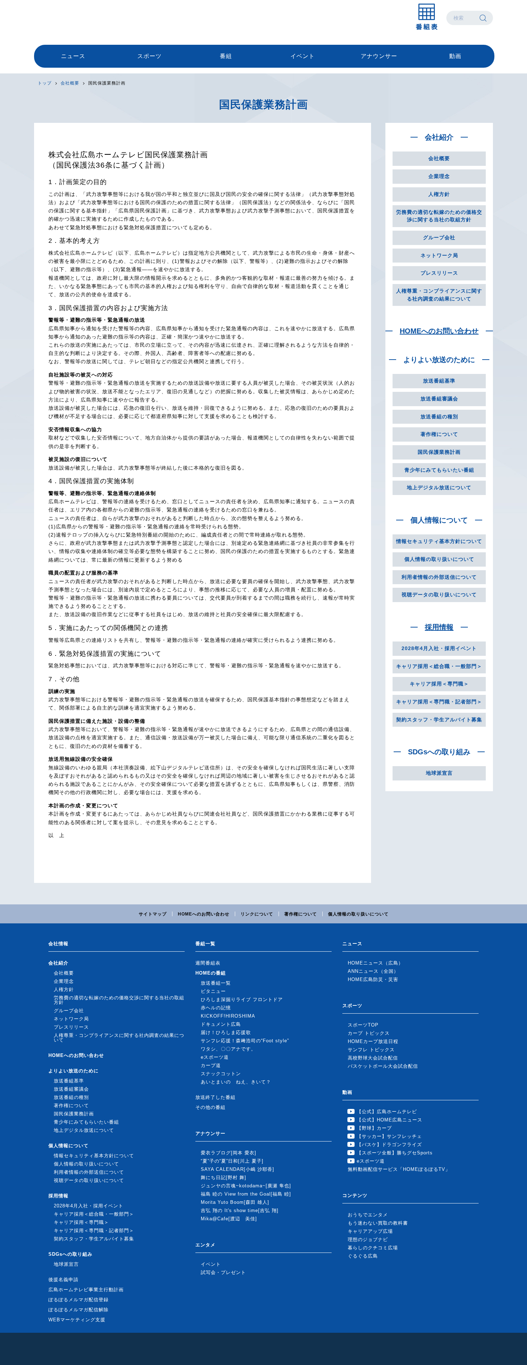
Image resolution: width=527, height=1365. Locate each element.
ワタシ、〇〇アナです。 (228, 1049)
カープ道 (211, 1065)
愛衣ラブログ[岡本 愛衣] (228, 1152)
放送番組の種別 (439, 416)
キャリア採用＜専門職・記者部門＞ (439, 702)
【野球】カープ (374, 1128)
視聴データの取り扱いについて (439, 594)
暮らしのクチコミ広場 (373, 1247)
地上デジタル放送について (439, 487)
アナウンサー (379, 56)
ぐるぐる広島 (363, 1256)
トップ (45, 83)
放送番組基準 (439, 381)
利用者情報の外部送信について (439, 577)
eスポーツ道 (215, 1057)
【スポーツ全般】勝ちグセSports (395, 1152)
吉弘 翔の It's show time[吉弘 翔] (240, 1210)
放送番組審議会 (439, 399)
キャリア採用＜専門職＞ (439, 684)
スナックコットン (221, 1073)
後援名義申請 (63, 1279)
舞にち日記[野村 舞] (223, 1177)
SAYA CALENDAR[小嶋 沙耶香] (237, 1169)
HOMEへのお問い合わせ (439, 331)
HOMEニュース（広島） (375, 963)
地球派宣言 (439, 773)
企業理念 (439, 176)
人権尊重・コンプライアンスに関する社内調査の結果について (439, 295)
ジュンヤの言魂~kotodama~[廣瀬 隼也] (246, 1185)
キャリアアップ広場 (370, 1231)
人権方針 (439, 194)
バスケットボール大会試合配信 (383, 1066)
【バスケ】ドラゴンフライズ (389, 1144)
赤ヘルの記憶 (216, 1007)
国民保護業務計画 (439, 452)
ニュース (73, 56)
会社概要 (70, 83)
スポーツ (149, 56)
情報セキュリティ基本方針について (439, 541)
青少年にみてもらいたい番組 (439, 470)
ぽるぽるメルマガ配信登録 (78, 1299)
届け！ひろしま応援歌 (226, 1032)
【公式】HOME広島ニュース (389, 1120)
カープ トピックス (369, 1033)
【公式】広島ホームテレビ (387, 1111)
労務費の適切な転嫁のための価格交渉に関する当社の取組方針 (439, 216)
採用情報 (439, 627)
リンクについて (257, 914)
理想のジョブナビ (368, 1239)
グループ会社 (439, 237)
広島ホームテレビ (71, 18)
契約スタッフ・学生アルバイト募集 (439, 719)
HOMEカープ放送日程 (373, 1041)
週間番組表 (207, 963)
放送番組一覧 (216, 983)
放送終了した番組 (215, 1097)
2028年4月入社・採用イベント (439, 648)
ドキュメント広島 (221, 1024)
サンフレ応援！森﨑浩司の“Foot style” (245, 1040)
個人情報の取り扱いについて (439, 559)
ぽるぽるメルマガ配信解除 (78, 1309)
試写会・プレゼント (223, 1272)
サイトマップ (153, 914)
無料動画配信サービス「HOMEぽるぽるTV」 (399, 1169)
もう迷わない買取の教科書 (378, 1223)
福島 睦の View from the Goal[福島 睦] (246, 1194)
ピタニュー (213, 991)
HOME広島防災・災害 (373, 979)
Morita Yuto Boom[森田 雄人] (235, 1202)
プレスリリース (439, 273)
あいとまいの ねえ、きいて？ (236, 1082)
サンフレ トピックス (371, 1049)
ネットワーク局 (439, 255)
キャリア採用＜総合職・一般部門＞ (439, 666)
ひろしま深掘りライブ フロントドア (242, 999)
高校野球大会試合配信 (373, 1058)
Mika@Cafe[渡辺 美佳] (229, 1218)
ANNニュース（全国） (373, 971)
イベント (302, 56)
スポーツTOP (363, 1025)
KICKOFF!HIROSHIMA (228, 1016)
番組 (226, 56)
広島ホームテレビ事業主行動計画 (86, 1289)
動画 (455, 56)
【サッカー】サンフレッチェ (389, 1136)
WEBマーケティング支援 (76, 1319)
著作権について (439, 434)
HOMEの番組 (210, 973)
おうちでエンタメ (368, 1214)
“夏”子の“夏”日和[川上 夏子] (232, 1161)
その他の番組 (210, 1107)
